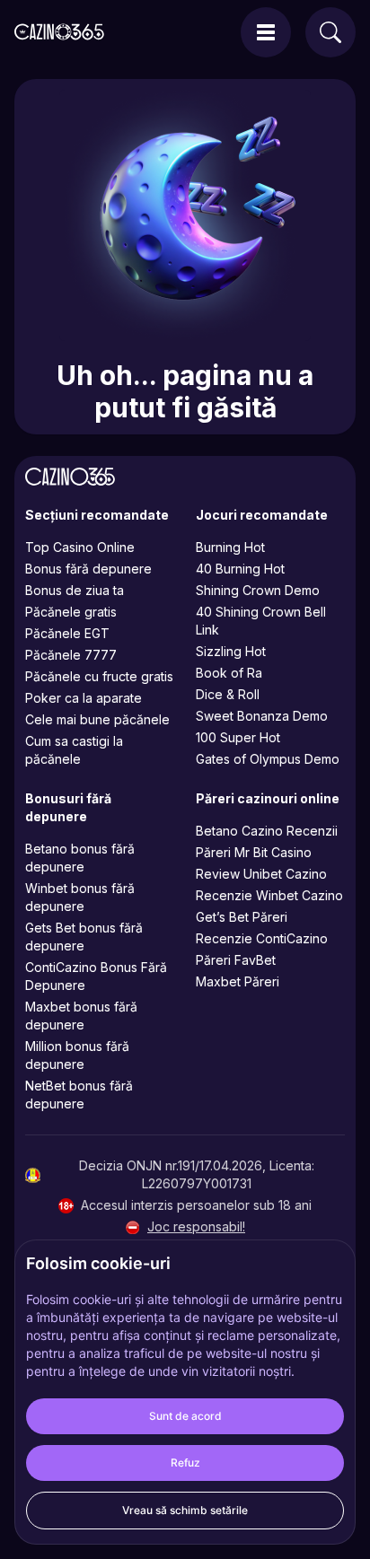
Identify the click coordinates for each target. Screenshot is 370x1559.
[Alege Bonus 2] (79, 826)
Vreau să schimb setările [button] (185, 1510)
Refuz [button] (185, 1462)
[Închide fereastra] (326, 673)
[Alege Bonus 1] (185, 826)
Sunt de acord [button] (185, 1416)
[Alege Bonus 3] (291, 826)
